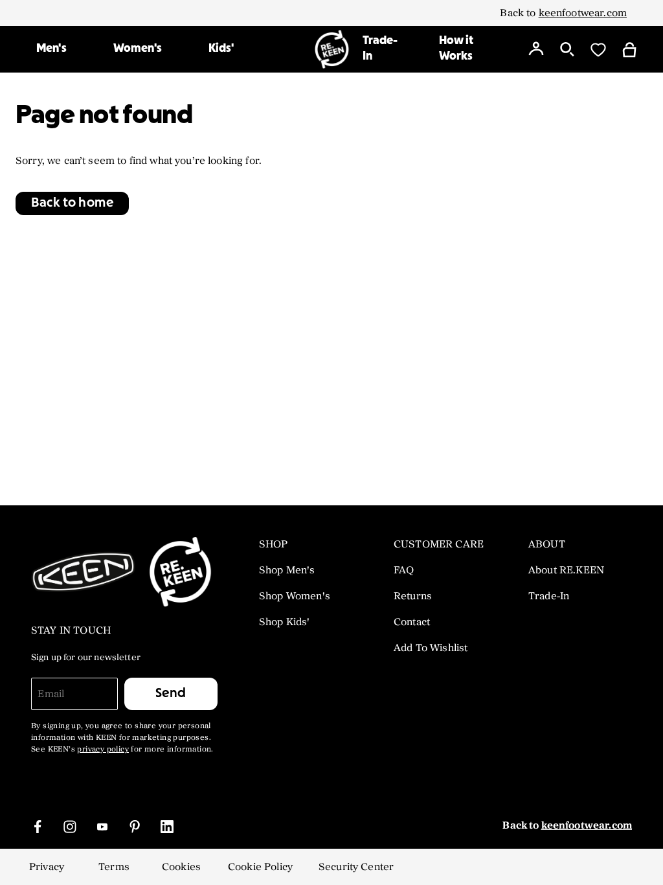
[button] (72, 203)
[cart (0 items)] (629, 49)
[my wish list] (598, 49)
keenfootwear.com (583, 13)
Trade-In (380, 49)
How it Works (456, 49)
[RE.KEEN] (331, 49)
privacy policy (103, 749)
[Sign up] (536, 49)
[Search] (567, 49)
